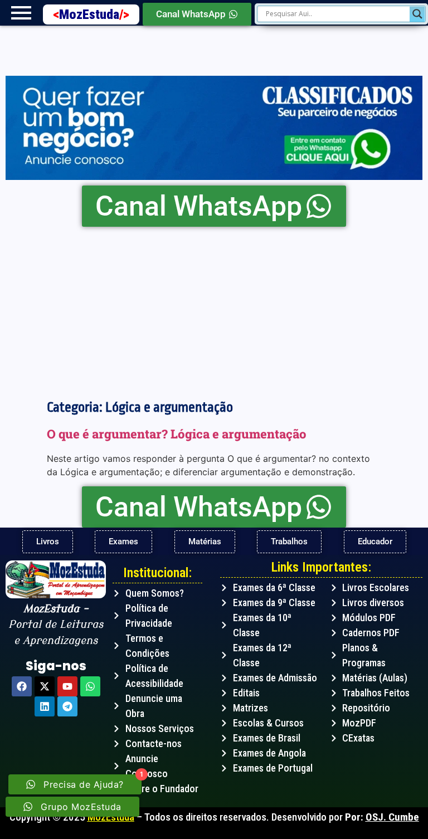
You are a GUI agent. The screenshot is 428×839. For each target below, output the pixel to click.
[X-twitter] (45, 686)
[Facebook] (22, 686)
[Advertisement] (214, 310)
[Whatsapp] (90, 686)
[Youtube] (67, 686)
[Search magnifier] (417, 14)
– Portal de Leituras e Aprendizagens (55, 625)
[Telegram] (67, 706)
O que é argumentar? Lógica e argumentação (177, 434)
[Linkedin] (45, 706)
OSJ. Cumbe (392, 817)
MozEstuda (94, 14)
